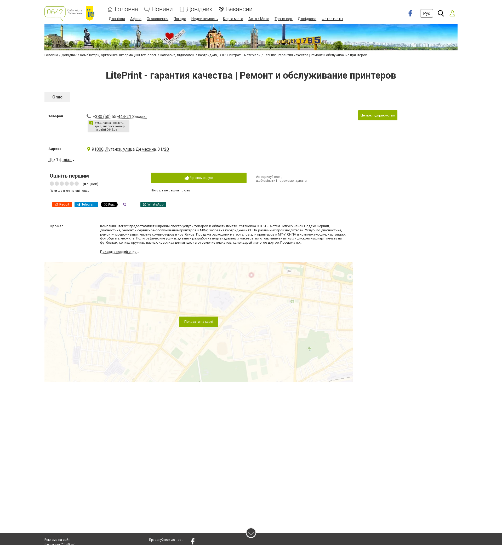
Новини (162, 9)
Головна (126, 9)
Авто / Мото (258, 19)
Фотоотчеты (332, 19)
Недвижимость (204, 19)
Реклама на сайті (57, 540)
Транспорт (284, 19)
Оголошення (157, 19)
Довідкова (307, 19)
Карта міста (233, 19)
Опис (57, 97)
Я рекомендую (201, 178)
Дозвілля (117, 19)
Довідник (199, 9)
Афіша (135, 19)
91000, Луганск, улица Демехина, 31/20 (130, 149)
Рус (426, 13)
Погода (180, 19)
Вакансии (239, 9)
